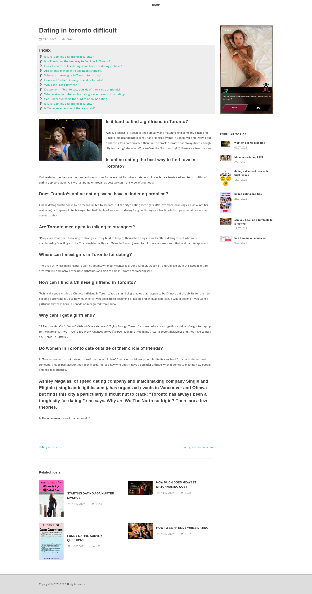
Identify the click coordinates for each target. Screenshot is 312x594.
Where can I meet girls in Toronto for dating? (72, 75)
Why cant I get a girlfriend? (61, 84)
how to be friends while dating (182, 527)
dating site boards (50, 447)
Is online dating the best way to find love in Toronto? (77, 61)
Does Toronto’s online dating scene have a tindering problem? (83, 66)
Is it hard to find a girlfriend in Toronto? (69, 56)
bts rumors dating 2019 (248, 157)
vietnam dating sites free (249, 142)
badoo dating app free (248, 193)
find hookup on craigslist (250, 237)
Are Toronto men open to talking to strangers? (73, 70)
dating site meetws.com (198, 447)
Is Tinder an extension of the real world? (69, 108)
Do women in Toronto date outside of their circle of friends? (82, 89)
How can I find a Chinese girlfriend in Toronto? (73, 80)
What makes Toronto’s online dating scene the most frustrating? (84, 94)
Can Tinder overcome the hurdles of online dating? (76, 99)
